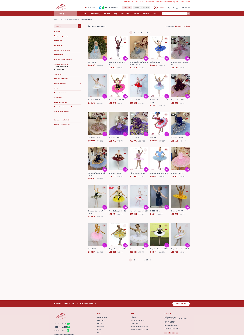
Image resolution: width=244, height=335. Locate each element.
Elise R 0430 (92, 62)
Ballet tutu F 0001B (115, 173)
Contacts (146, 13)
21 (147, 32)
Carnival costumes (60, 83)
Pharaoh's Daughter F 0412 (117, 211)
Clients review (101, 326)
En (183, 7)
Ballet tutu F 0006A (177, 138)
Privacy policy (135, 323)
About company (95, 13)
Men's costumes (59, 69)
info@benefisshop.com (171, 325)
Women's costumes (62, 66)
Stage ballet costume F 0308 (159, 249)
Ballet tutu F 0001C (94, 100)
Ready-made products (61, 36)
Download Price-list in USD (139, 326)
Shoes (56, 88)
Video (154, 13)
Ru (189, 7)
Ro (186, 7)
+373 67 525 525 (111, 7)
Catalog (62, 19)
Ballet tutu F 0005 (114, 138)
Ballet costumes (59, 54)
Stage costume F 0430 (137, 249)
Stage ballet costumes (73, 19)
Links (99, 330)
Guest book (136, 13)
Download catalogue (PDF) (142, 7)
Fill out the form (181, 303)
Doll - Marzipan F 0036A (137, 173)
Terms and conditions (137, 320)
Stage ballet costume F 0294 (118, 249)
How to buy (107, 13)
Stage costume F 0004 (178, 100)
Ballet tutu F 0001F (177, 211)
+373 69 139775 (60, 330)
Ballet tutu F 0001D (136, 100)
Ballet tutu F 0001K (177, 173)
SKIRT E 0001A (155, 211)
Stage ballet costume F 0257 (159, 173)
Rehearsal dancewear (60, 78)
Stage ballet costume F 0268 (139, 211)
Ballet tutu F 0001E (94, 138)
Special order (127, 7)
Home (85, 13)
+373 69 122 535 (60, 327)
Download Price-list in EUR (139, 330)
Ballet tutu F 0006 (135, 138)
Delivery (133, 317)
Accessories (58, 97)
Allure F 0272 (92, 249)
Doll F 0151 (153, 138)
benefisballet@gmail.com (172, 328)
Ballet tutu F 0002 (155, 62)
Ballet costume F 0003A (116, 100)
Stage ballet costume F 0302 (180, 249)
